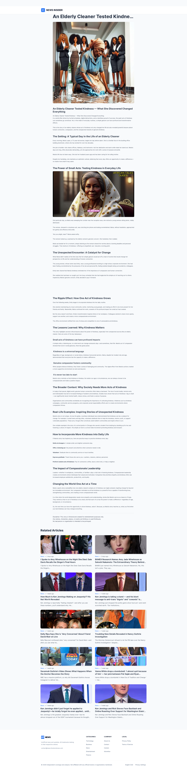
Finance (88, 755)
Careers (106, 748)
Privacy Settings (140, 765)
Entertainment (90, 751)
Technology (90, 741)
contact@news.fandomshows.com (52, 748)
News (88, 748)
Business (89, 744)
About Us (107, 741)
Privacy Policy (126, 741)
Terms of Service (127, 744)
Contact (106, 744)
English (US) (129, 765)
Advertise (107, 751)
